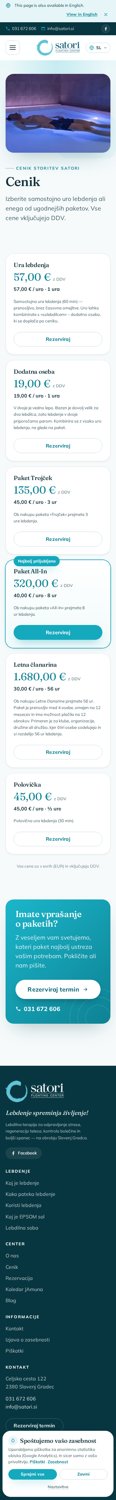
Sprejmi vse (32, 1474)
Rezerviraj (58, 339)
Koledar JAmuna (24, 1289)
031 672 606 (42, 1009)
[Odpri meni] (13, 47)
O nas (12, 1255)
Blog (11, 1300)
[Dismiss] (105, 14)
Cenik (12, 1267)
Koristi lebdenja (23, 1205)
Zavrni (83, 1474)
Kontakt (15, 1328)
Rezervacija (19, 1278)
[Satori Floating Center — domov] (58, 48)
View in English (82, 14)
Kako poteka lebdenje (30, 1194)
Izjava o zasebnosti (28, 1339)
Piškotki (15, 1351)
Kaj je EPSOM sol (25, 1216)
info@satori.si (21, 1407)
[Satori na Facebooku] (105, 28)
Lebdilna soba (22, 1228)
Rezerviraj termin (53, 989)
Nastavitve (58, 1486)
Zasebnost (58, 1461)
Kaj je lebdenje (22, 1183)
